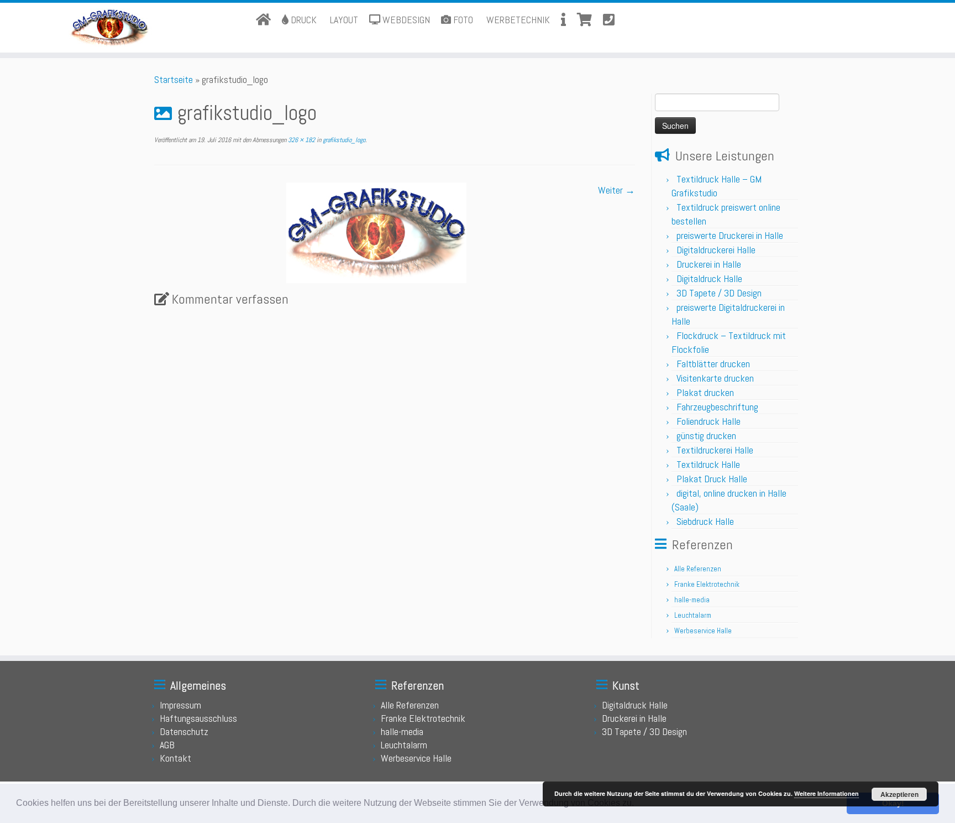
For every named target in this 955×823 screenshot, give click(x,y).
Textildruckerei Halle (714, 450)
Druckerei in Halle (708, 264)
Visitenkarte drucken (715, 378)
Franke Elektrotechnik (706, 584)
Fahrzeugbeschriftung (717, 406)
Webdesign (405, 19)
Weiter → (616, 190)
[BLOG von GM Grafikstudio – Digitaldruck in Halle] (563, 20)
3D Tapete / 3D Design (719, 293)
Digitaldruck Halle (709, 278)
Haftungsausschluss (198, 718)
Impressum (180, 705)
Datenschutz (184, 731)
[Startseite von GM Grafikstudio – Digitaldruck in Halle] (264, 20)
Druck (302, 19)
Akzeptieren (899, 794)
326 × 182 (300, 140)
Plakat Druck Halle (711, 478)
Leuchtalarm (692, 615)
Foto (462, 19)
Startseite (173, 79)
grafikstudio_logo (343, 140)
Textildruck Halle (708, 464)
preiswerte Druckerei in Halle (729, 235)
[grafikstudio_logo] (376, 231)
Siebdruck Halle (705, 521)
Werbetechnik (517, 19)
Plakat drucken (705, 392)
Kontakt (175, 758)
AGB (167, 744)
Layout (343, 19)
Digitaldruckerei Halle (715, 249)
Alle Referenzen (697, 569)
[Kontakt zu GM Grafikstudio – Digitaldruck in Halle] (606, 20)
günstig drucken (706, 435)
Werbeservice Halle (703, 631)
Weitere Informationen (826, 793)
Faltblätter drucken (713, 363)
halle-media (692, 600)
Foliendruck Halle (708, 421)
